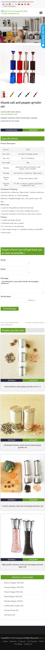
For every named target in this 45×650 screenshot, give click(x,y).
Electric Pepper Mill (12, 583)
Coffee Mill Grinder (12, 606)
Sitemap (41, 638)
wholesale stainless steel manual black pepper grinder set (22, 446)
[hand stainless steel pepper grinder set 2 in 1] (22, 378)
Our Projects (32, 641)
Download (11, 130)
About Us (13, 641)
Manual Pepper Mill (36, 31)
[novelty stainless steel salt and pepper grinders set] (22, 497)
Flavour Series (10, 610)
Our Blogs (18, 644)
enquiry (33, 130)
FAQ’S (41, 641)
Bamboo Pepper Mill (12, 601)
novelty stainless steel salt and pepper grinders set (22, 506)
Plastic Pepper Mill (11, 592)
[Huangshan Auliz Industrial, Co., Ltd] (17, 13)
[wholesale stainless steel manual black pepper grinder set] (22, 438)
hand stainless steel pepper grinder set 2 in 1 (22, 386)
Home (5, 641)
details (11, 380)
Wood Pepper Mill (11, 596)
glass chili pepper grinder (34, 322)
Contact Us (28, 644)
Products (22, 641)
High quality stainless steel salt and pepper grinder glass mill (22, 565)
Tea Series (8, 615)
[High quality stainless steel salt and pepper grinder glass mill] (22, 557)
